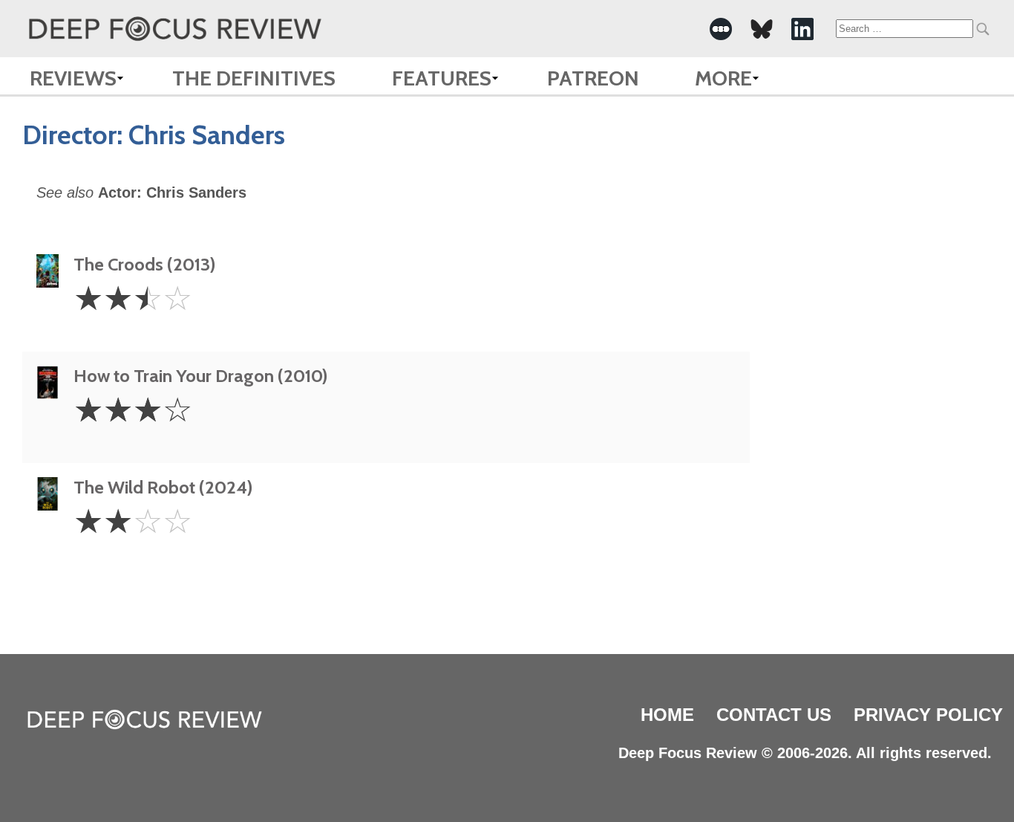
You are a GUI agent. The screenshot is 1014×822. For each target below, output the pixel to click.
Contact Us (773, 715)
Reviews (73, 78)
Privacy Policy (928, 715)
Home (667, 715)
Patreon (593, 78)
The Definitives (254, 78)
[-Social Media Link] (721, 29)
